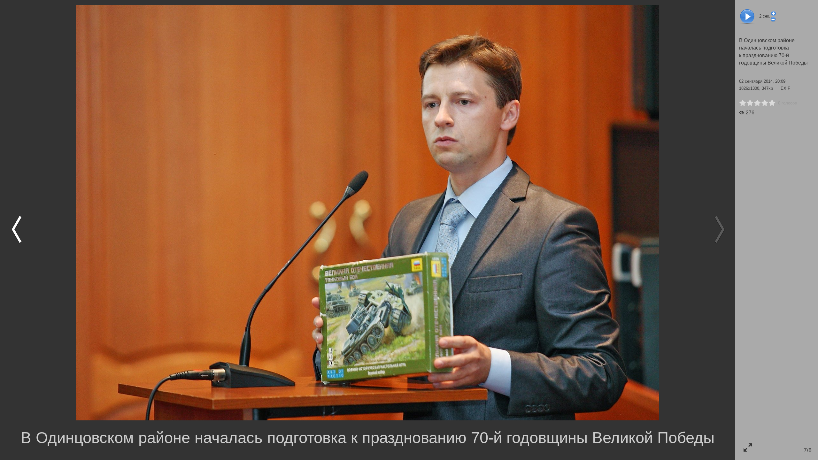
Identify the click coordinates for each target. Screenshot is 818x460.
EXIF (785, 88)
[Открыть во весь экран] (747, 447)
